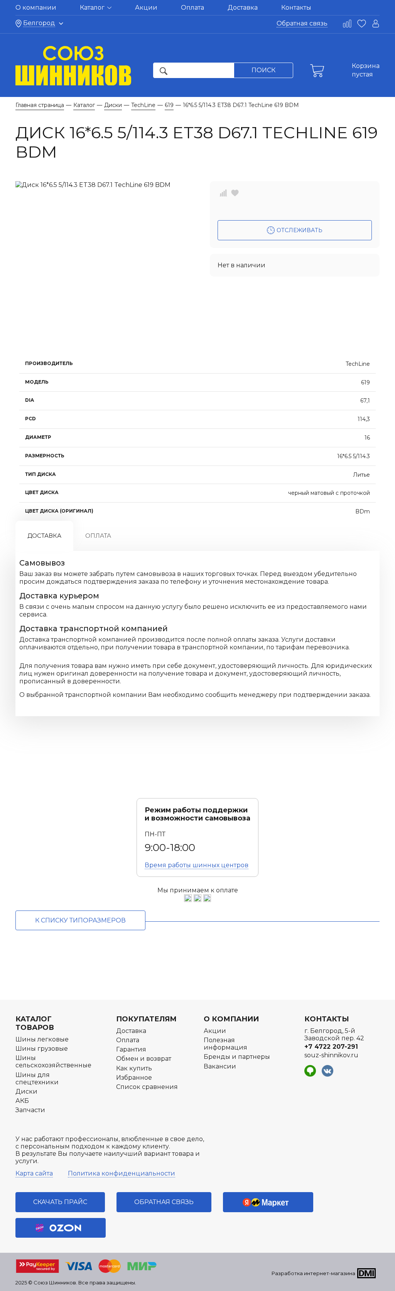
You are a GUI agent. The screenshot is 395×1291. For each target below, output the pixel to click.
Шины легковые (42, 1039)
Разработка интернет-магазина (313, 1273)
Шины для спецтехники (37, 1078)
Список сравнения (147, 1087)
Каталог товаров (34, 1023)
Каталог (93, 7)
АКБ (22, 1100)
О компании (35, 7)
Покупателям (146, 1019)
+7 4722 (331, 1046)
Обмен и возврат (143, 1058)
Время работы (196, 865)
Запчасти (30, 1110)
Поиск (263, 70)
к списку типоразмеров (80, 920)
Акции (146, 7)
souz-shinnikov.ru (331, 1055)
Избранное (134, 1077)
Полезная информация (225, 1043)
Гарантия (131, 1049)
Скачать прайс (60, 1202)
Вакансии (220, 1066)
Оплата (192, 7)
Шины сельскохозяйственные (53, 1061)
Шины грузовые (41, 1048)
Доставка (243, 7)
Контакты (296, 7)
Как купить (134, 1068)
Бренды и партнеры (237, 1056)
